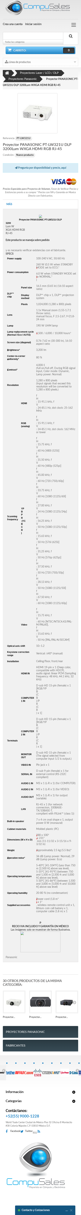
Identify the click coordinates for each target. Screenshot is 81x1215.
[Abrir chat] (66, 1210)
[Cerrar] (71, 1210)
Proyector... (9, 1017)
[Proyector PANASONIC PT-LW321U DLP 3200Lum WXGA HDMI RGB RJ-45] (37, 113)
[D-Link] (73, 1070)
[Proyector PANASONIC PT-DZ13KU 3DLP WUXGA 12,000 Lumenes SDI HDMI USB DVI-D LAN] (40, 1002)
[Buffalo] (19, 1070)
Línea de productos (19, 62)
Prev (4, 1070)
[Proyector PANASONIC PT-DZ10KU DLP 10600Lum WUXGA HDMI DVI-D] (67, 1002)
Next (77, 1070)
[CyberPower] (64, 1070)
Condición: (8, 155)
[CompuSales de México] (40, 8)
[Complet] (55, 1070)
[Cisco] (37, 1070)
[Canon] (28, 1070)
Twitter (29, 1131)
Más (9, 204)
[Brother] (10, 1070)
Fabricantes (15, 1045)
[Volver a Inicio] (7, 73)
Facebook (15, 1131)
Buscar (71, 40)
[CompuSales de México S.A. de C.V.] (36, 1165)
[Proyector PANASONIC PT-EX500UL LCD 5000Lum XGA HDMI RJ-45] (14, 1002)
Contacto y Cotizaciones (36, 1210)
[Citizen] (46, 1070)
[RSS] (39, 1132)
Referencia (8, 138)
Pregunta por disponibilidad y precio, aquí (42, 168)
